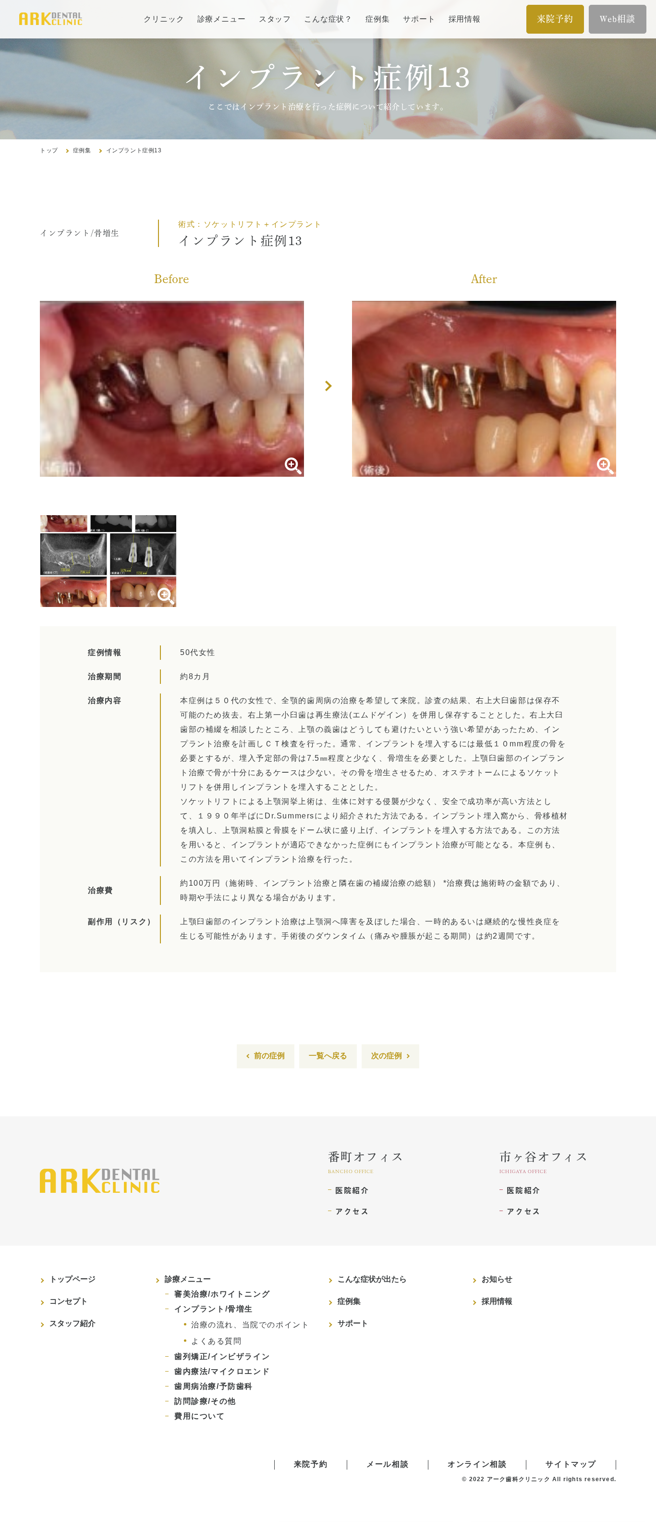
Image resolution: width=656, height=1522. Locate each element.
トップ (49, 150)
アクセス (352, 1211)
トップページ (72, 1279)
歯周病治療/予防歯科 (213, 1386)
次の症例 (386, 1056)
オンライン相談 (477, 1464)
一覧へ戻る (328, 1056)
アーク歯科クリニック (518, 1479)
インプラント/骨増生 (213, 1309)
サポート (419, 19)
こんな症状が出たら (372, 1279)
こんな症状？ (328, 19)
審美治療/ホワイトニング (222, 1294)
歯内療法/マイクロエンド (222, 1371)
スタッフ (275, 19)
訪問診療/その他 (205, 1401)
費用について (199, 1416)
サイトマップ (571, 1464)
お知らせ (497, 1279)
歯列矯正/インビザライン (222, 1356)
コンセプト (68, 1301)
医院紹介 (352, 1190)
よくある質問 (216, 1341)
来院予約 (555, 18)
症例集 (377, 19)
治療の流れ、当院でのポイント (250, 1325)
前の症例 (269, 1056)
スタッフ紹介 (72, 1323)
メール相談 (387, 1464)
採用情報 (465, 19)
